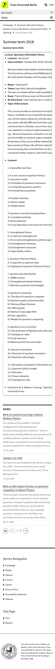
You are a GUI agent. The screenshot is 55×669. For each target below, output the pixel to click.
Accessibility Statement (16, 594)
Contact (9, 579)
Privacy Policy (11, 589)
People (8, 570)
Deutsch (9, 622)
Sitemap (9, 599)
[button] (5, 531)
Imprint (8, 584)
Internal (8, 575)
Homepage (8, 25)
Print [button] (7, 618)
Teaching (7, 32)
